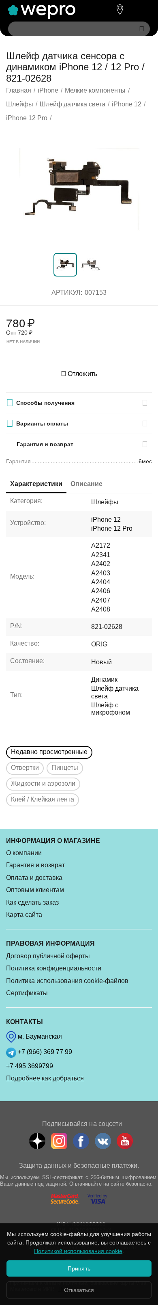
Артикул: (66, 292)
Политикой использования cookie (78, 1251)
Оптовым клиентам (35, 889)
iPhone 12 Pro (111, 528)
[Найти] (142, 29)
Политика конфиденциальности (53, 968)
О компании (24, 852)
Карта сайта (24, 914)
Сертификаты (27, 993)
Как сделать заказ (32, 902)
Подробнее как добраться (45, 1078)
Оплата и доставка (34, 877)
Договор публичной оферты (48, 956)
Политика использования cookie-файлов (67, 980)
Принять (79, 1268)
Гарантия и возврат (35, 865)
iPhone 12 (106, 519)
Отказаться (79, 1290)
